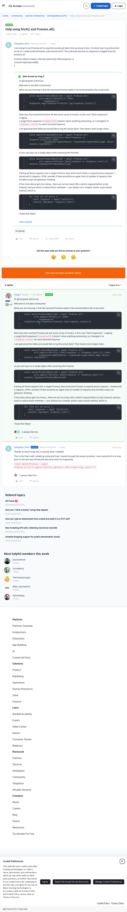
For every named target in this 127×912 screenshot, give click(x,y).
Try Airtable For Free (23, 833)
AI (13, 651)
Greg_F (17, 294)
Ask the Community (34, 15)
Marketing (18, 676)
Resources (18, 751)
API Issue (9, 500)
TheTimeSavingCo (22, 577)
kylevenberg (18, 595)
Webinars (17, 745)
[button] (3, 6)
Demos (16, 733)
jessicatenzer (19, 559)
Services (17, 764)
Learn (15, 707)
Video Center (19, 726)
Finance (16, 701)
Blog (14, 814)
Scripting (19, 230)
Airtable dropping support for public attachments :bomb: (32, 536)
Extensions (18, 638)
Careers (16, 808)
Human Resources (22, 689)
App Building (19, 645)
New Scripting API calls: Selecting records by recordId (31, 527)
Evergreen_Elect (21, 43)
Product (16, 670)
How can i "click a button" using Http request (26, 509)
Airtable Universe (21, 789)
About (15, 802)
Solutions (17, 663)
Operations (18, 682)
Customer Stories (21, 739)
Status (16, 821)
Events (16, 720)
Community (16, 15)
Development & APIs (57, 15)
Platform (17, 619)
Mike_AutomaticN (21, 586)
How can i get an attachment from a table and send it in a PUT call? (37, 518)
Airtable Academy (22, 714)
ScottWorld (18, 568)
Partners (17, 758)
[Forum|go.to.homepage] (21, 6)
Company (17, 795)
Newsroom (18, 827)
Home (5, 15)
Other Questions (13, 513)
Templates (18, 783)
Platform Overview (22, 626)
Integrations (19, 632)
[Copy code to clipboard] (113, 96)
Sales (15, 695)
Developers (18, 770)
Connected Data (21, 657)
